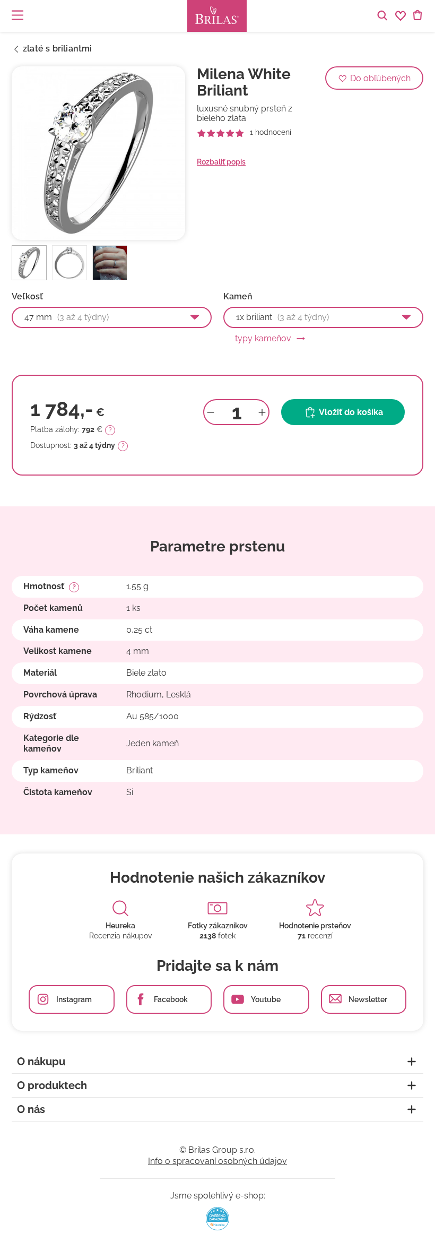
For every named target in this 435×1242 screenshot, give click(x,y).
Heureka (120, 925)
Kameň (238, 296)
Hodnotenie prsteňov (315, 925)
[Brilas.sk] (217, 16)
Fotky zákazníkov (218, 925)
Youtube (266, 999)
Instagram (74, 999)
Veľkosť (27, 296)
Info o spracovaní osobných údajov (217, 1161)
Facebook (171, 999)
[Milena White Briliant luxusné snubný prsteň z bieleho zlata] (98, 153)
